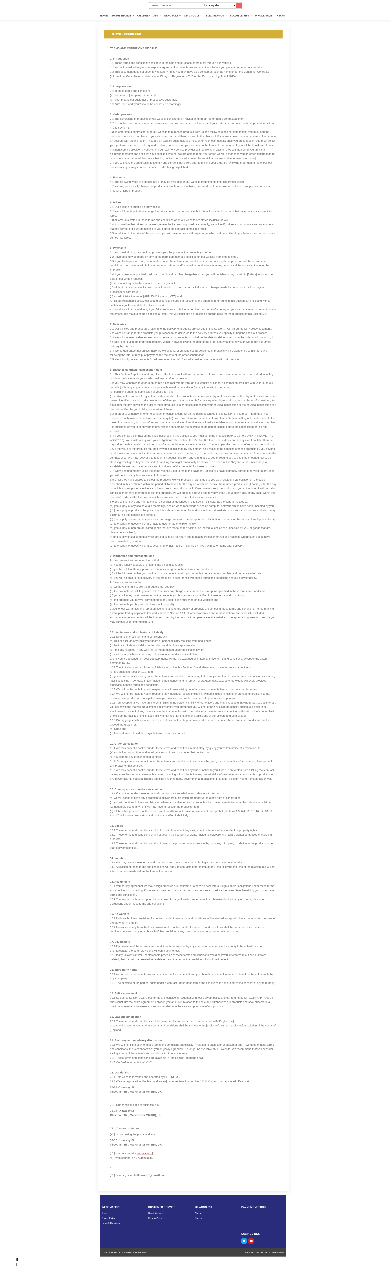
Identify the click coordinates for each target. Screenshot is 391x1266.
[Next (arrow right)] (13, 1264)
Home (104, 15)
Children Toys (147, 15)
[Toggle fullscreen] (13, 1259)
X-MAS (281, 15)
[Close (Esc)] (30, 1259)
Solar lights (239, 15)
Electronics (215, 15)
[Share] (21, 1259)
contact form (144, 1153)
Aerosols (171, 15)
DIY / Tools (192, 15)
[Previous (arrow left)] (4, 1264)
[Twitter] (244, 1241)
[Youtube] (251, 1241)
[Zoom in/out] (4, 1259)
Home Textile (121, 15)
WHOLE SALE (263, 15)
